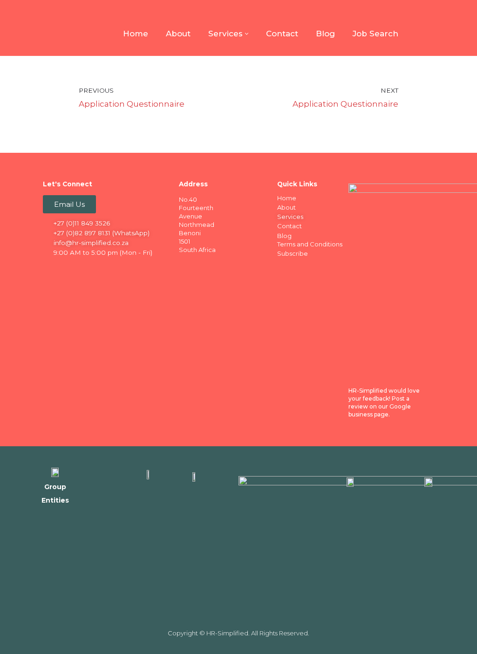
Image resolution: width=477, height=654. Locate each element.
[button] (246, 33)
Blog (325, 33)
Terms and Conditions (309, 244)
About (178, 33)
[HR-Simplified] (56, 27)
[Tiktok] (123, 269)
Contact (282, 33)
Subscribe (292, 253)
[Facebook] (51, 269)
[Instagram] (87, 269)
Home (135, 33)
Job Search (375, 33)
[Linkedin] (69, 269)
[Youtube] (105, 269)
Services (290, 216)
